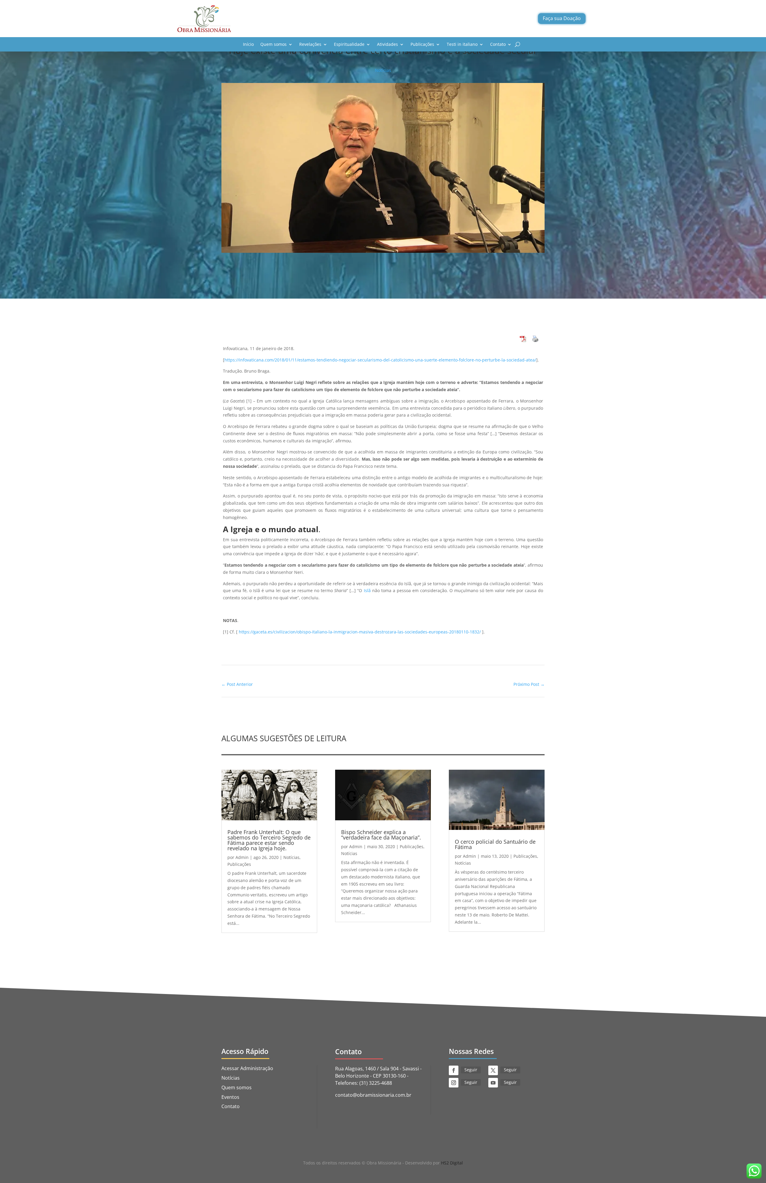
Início (248, 44)
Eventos (230, 1097)
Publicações (422, 44)
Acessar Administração (247, 1068)
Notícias (383, 70)
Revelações (310, 44)
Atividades (387, 44)
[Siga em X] (493, 1070)
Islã (368, 590)
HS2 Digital (452, 1163)
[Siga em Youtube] (493, 1082)
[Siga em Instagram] (453, 1082)
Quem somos (273, 44)
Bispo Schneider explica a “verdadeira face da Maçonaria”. (381, 834)
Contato (498, 44)
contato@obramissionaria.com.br (373, 1095)
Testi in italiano (462, 44)
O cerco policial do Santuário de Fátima (495, 844)
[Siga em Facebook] (453, 1070)
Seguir (470, 1069)
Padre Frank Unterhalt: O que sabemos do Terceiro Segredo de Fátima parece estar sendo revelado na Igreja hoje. (269, 840)
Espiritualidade (349, 44)
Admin (242, 857)
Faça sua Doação (562, 18)
